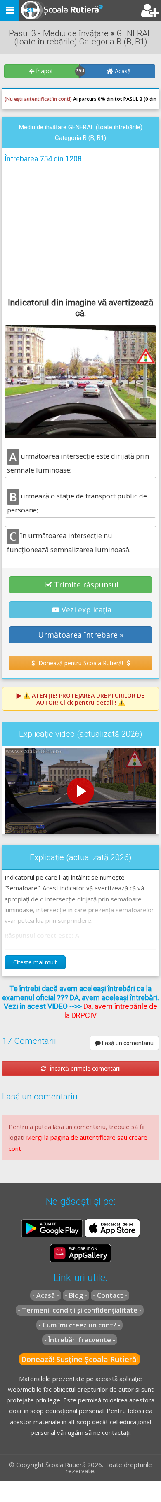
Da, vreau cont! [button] (130, 220)
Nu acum (22, 220)
